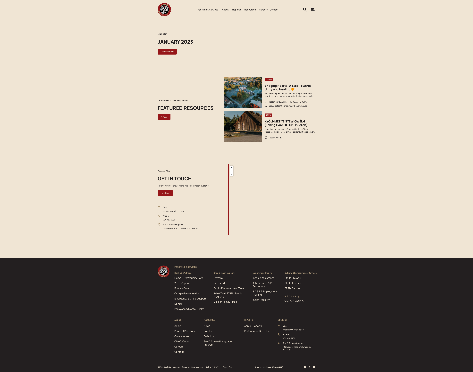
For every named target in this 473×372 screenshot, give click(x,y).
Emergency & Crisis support (190, 298)
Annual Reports (253, 326)
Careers (179, 346)
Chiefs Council (182, 341)
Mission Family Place (225, 301)
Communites (181, 336)
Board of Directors (184, 331)
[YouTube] (313, 366)
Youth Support (182, 283)
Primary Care (181, 288)
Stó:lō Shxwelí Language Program (218, 343)
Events (208, 331)
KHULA (215, 367)
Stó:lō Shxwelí (293, 278)
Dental (178, 303)
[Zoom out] (231, 171)
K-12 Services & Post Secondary (264, 284)
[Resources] (250, 9)
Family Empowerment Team (229, 288)
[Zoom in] (231, 167)
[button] (207, 9)
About (177, 326)
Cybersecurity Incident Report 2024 (269, 367)
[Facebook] (305, 366)
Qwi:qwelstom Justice (187, 293)
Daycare (218, 278)
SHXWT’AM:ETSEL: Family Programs (227, 295)
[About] (207, 9)
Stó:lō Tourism (293, 283)
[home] (164, 9)
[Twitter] (309, 366)
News (207, 326)
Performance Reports (256, 331)
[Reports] (236, 9)
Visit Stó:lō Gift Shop (296, 301)
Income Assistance (263, 278)
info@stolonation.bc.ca (173, 211)
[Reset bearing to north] (231, 174)
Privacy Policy (228, 367)
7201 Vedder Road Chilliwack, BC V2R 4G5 (181, 228)
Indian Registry (261, 299)
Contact (179, 351)
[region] (279, 199)
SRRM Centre (292, 288)
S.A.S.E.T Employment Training (265, 293)
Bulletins (209, 336)
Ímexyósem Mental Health (189, 309)
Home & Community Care (188, 278)
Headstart (219, 283)
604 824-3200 (169, 219)
